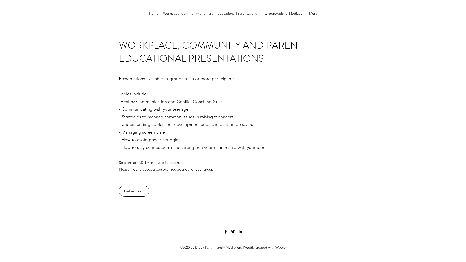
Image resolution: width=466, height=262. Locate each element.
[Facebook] (225, 231)
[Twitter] (233, 231)
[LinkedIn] (240, 231)
